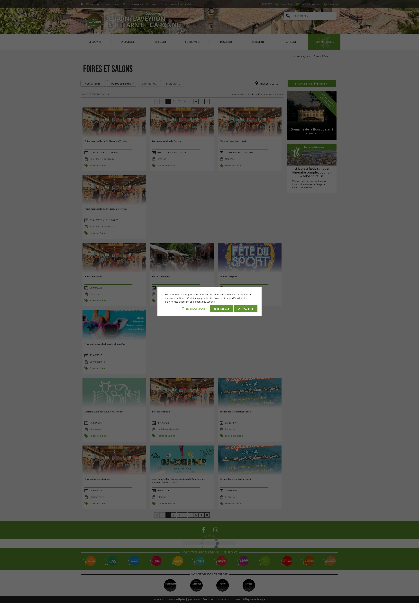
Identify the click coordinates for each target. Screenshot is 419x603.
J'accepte (247, 308)
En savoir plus (196, 308)
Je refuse (223, 308)
